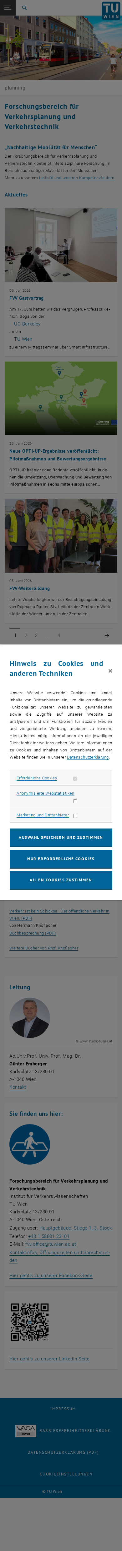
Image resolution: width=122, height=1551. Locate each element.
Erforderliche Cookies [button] (37, 778)
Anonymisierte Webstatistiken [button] (45, 793)
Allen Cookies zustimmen (61, 880)
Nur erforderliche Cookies (60, 858)
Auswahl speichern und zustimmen (61, 837)
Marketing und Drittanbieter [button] (43, 815)
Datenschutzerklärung (88, 757)
